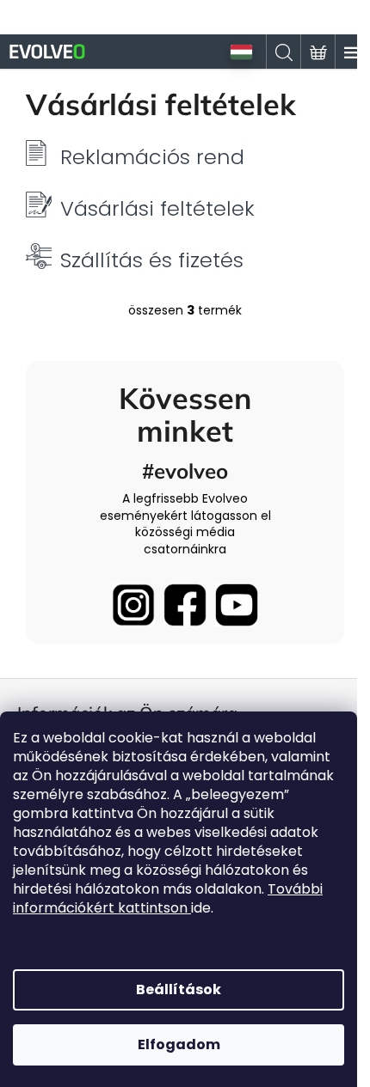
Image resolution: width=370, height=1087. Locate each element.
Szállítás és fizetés (152, 260)
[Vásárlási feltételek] (39, 203)
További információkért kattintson (168, 898)
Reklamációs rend (152, 157)
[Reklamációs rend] (39, 152)
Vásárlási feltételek (157, 209)
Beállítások (178, 989)
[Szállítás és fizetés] (39, 255)
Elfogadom (179, 1044)
